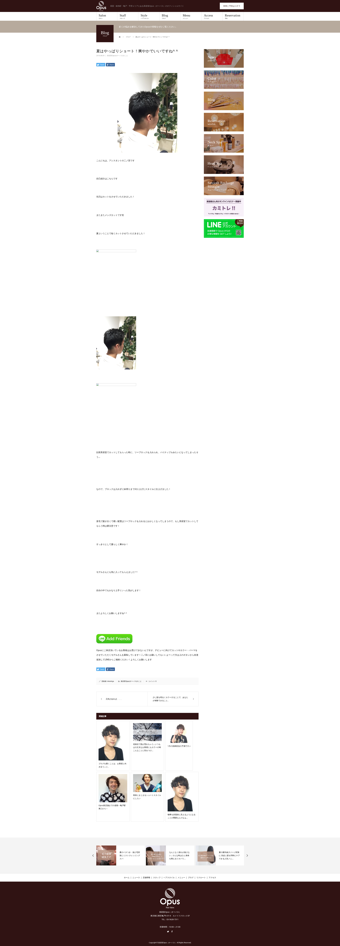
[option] (120, 855)
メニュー (181, 877)
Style (145, 16)
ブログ (191, 877)
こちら (110, 178)
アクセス (212, 877)
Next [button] (247, 855)
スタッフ (157, 877)
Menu (186, 16)
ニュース (136, 877)
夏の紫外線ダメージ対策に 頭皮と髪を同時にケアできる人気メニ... (179, 855)
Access (208, 16)
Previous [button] (93, 855)
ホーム (126, 877)
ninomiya (110, 681)
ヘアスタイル (169, 877)
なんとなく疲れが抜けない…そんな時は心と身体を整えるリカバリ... (130, 855)
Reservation (232, 16)
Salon (102, 16)
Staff (123, 16)
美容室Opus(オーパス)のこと (117, 55)
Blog (165, 16)
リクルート (201, 877)
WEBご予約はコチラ (231, 6)
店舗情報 (146, 877)
